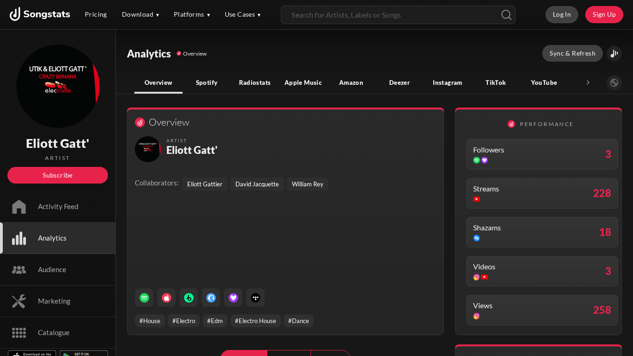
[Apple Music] (166, 297)
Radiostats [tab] (255, 82)
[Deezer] (233, 297)
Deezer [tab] (399, 82)
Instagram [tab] (447, 82)
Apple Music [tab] (303, 82)
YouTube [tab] (544, 82)
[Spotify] (144, 297)
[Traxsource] (211, 297)
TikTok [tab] (496, 82)
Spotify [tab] (207, 82)
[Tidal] (255, 297)
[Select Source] (614, 82)
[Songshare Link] (614, 53)
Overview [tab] (159, 82)
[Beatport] (188, 297)
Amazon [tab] (351, 82)
